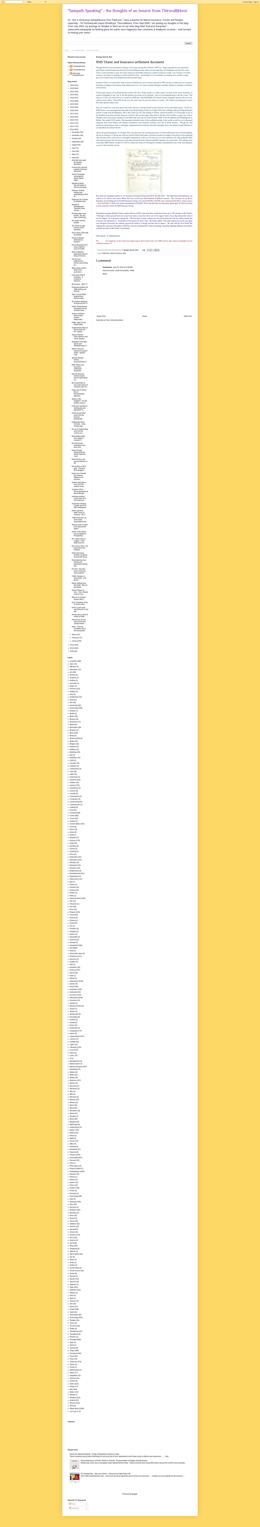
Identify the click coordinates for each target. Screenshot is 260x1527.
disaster (73, 838)
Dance (72, 829)
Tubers (72, 1364)
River (72, 1215)
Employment (74, 871)
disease (73, 840)
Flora (72, 909)
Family (72, 884)
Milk (71, 1094)
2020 (72, 104)
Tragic (72, 1351)
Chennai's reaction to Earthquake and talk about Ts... (79, 408)
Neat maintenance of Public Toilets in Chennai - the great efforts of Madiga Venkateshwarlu (114, 1461)
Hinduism (73, 967)
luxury (72, 1053)
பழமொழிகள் (74, 1411)
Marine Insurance (116, 253)
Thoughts (73, 1339)
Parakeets (73, 1149)
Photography (74, 1171)
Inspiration (73, 989)
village (72, 1386)
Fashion (73, 887)
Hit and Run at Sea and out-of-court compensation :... (79, 622)
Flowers (73, 912)
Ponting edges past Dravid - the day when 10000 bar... (79, 215)
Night (72, 1138)
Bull (71, 755)
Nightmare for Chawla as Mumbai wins (80, 200)
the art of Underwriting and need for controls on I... (80, 431)
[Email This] (148, 250)
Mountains (73, 1111)
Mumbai (73, 1116)
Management (74, 1061)
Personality (74, 1158)
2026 (72, 85)
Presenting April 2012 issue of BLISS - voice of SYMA (80, 247)
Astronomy (74, 705)
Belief (72, 724)
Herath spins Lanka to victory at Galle (80, 615)
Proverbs (73, 1193)
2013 (72, 126)
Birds (72, 733)
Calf (71, 760)
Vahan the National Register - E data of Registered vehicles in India (94, 1454)
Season (72, 1240)
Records (73, 1207)
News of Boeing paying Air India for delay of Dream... (79, 254)
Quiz (71, 1199)
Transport (73, 1353)
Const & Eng (74, 802)
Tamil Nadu (74, 1315)
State (72, 1287)
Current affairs (75, 824)
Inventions (73, 1000)
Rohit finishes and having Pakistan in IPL (79, 461)
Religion (73, 1210)
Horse (72, 973)
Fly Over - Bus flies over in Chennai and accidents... (79, 571)
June (74, 151)
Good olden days (76, 953)
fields (72, 896)
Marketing (73, 1069)
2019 (72, 107)
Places (72, 1177)
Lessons (73, 1039)
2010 (72, 648)
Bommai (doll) (75, 738)
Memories (73, 1089)
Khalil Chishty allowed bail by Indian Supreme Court (79, 453)
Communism (74, 796)
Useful (72, 1367)
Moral (72, 1108)
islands (72, 1003)
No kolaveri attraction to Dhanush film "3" (80, 302)
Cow (71, 810)
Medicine (73, 1080)
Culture (72, 821)
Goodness (73, 956)
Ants (71, 694)
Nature (72, 1133)
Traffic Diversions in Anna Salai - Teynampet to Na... (79, 520)
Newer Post (101, 316)
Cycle (72, 827)
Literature (73, 1047)
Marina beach (75, 1064)
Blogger (134, 1494)
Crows (72, 818)
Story (72, 1295)
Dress (72, 854)
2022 (72, 98)
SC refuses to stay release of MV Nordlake (78, 228)
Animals (73, 689)
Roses (72, 1221)
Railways (73, 1202)
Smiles (72, 1265)
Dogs (72, 843)
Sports (72, 1279)
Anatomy (73, 678)
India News (106, 253)
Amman (72, 675)
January (75, 641)
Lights (72, 1045)
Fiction (72, 893)
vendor (72, 1381)
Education (73, 860)
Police (72, 1185)
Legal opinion (75, 1036)
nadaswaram (74, 1127)
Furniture (73, 929)
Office (72, 1144)
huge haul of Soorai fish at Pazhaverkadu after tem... (79, 393)
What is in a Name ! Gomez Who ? (79, 598)
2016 (72, 117)
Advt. (71, 664)
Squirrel (73, 1282)
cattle (72, 774)
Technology (74, 1317)
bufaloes (73, 747)
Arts (71, 702)
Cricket (72, 813)
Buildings (73, 752)
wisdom (72, 1400)
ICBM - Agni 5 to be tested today (79, 323)
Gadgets (73, 931)
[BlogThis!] (150, 250)
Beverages (74, 727)
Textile (72, 1329)
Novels (72, 1141)
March (74, 635)
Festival (72, 890)
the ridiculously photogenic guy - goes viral (79, 445)
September (76, 142)
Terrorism (73, 1326)
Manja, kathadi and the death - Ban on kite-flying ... (79, 585)
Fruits (72, 923)
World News (74, 1408)
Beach (72, 716)
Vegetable (73, 1375)
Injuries (72, 984)
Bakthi (72, 714)
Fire (71, 901)
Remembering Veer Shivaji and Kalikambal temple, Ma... (80, 563)
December (76, 132)
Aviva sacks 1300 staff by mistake (80, 234)
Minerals (73, 1097)
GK (71, 948)
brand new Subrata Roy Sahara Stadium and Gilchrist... (79, 476)
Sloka (72, 1262)
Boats (72, 736)
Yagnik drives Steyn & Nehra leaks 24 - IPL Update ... (80, 330)
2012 (72, 129)
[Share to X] (153, 250)
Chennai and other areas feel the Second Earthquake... (79, 416)
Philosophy (74, 1166)
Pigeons (73, 1174)
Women (72, 1403)
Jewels (72, 1011)
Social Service (75, 1271)
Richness (73, 1213)
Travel (72, 1356)
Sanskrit (73, 1229)
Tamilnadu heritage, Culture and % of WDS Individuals (79, 506)
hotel (71, 976)
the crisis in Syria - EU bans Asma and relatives (80, 548)
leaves (72, 1033)
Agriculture (74, 669)
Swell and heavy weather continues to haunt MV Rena (79, 555)
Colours (73, 791)
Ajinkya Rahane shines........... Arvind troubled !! (79, 360)
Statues (72, 1293)
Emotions (73, 868)
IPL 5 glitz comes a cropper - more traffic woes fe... (79, 541)
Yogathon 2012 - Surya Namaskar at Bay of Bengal (80, 491)
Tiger (72, 1342)
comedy (73, 793)
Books (72, 741)
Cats (71, 771)
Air (71, 672)
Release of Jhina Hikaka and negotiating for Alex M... (80, 193)
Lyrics (72, 1055)
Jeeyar (72, 1009)
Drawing (73, 851)
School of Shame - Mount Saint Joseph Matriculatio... (78, 316)
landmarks (73, 1028)
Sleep (72, 1260)
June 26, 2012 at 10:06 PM (122, 267)
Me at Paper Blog (92, 50)
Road (72, 1218)
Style (71, 1298)
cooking (73, 807)
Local (72, 1050)
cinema (72, 785)
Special (72, 1276)
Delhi (72, 835)
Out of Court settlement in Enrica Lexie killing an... (80, 262)
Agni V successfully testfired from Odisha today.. (79, 296)
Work (72, 1406)
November (76, 135)
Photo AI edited (75, 1169)
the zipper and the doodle (78, 221)
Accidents (73, 661)
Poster (72, 1191)
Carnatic (73, 763)
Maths (72, 1075)
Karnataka (73, 1017)
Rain (71, 1204)
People (72, 1155)
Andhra (72, 680)
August (75, 145)
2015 (72, 120)
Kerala (72, 1022)
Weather (73, 1398)
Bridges (72, 744)
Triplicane (73, 1362)
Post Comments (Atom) (114, 320)
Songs (72, 1273)
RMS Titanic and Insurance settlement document (130, 62)
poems (72, 1182)
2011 (72, 645)
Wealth (72, 1395)
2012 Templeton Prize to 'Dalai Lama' (80, 603)
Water (72, 1392)
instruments (74, 992)
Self (71, 1243)
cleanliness (74, 788)
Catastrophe (74, 769)
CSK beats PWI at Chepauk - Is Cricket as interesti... (78, 278)
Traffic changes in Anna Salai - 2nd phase (79, 578)
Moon (72, 1105)
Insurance (73, 995)
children (73, 783)
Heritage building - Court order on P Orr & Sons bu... (79, 498)
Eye (71, 882)
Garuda (72, 942)
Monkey (73, 1100)
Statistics (73, 1290)
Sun (71, 1304)
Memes (72, 1083)
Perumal (73, 1160)
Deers (72, 832)
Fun (71, 926)
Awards (72, 711)
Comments (75, 1508)
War (71, 1389)
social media (74, 1268)
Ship (124, 253)
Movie (72, 1113)
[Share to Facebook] (155, 250)
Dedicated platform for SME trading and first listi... (80, 289)
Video (72, 1384)
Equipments (74, 876)
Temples (73, 1320)
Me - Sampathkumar (78, 50)
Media (72, 1078)
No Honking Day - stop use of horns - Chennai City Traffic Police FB (105, 1474)
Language (73, 1031)
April (74, 158)
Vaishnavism (74, 1370)
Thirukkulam (74, 1331)
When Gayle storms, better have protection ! (79, 270)
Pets (71, 1163)
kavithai (72, 1020)
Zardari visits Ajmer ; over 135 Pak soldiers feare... (79, 484)
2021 (72, 101)
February (75, 638)
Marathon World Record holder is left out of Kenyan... (80, 185)
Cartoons (73, 766)
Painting (73, 1146)
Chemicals (74, 777)
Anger (72, 686)
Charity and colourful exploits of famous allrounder (79, 169)
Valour (72, 1373)
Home (67, 50)
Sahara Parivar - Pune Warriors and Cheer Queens (80, 337)
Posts (73, 1504)
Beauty (72, 719)
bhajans (73, 730)
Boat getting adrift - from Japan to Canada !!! (79, 438)
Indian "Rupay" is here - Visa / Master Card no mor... (80, 592)
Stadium (73, 1284)
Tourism (73, 1348)
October (75, 138)
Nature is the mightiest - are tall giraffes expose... (79, 401)
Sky (71, 1257)
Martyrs (72, 1072)
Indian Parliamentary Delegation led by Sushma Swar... (79, 308)
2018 (72, 110)
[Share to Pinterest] (158, 250)
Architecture (74, 697)
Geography (74, 945)
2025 (72, 88)
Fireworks (73, 904)
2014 (72, 123)
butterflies (73, 758)
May (74, 154)
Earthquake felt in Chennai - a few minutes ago (78, 424)
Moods (72, 1102)
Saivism (73, 1226)
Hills (71, 964)
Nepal (72, 1136)
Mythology (73, 1124)
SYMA (72, 1309)
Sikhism (73, 1251)
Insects (72, 986)
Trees (72, 1359)
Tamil (72, 1312)
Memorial (73, 1086)
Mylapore (73, 1122)
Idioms (72, 978)
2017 (72, 114)
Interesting (73, 998)
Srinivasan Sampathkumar (78, 74)
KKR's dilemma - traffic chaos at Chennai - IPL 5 (78, 513)
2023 (72, 95)
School (72, 1232)
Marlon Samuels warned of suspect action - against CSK (79, 352)
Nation (72, 1130)
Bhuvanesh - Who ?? (79, 284)
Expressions (74, 879)
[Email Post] (143, 250)
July (73, 148)
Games (72, 934)
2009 (72, 651)
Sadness (73, 1224)
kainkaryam (74, 1014)
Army (72, 700)
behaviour (73, 722)
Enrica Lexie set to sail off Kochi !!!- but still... (80, 609)
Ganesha (73, 940)
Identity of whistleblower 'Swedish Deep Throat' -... (78, 207)
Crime (72, 816)
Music (72, 1119)
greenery (73, 959)
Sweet (72, 1306)
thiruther (73, 1337)
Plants (72, 1180)
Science (73, 1235)
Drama (72, 849)
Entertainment (75, 873)
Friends (72, 920)
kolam (72, 1025)
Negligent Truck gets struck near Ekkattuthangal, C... (80, 344)
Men (71, 1091)
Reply (105, 274)
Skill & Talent (74, 1254)
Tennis (72, 1323)
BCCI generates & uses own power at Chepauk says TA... (80, 385)
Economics (74, 857)
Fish (71, 907)
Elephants (73, 865)
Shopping (73, 1249)
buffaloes (73, 749)
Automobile (74, 708)
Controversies (75, 805)
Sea (71, 1238)
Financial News (75, 898)
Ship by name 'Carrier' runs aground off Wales (80, 527)
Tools (72, 1345)
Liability (72, 1042)
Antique (72, 691)
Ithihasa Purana (75, 1006)
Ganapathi (73, 937)
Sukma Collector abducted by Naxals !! (78, 240)
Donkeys (73, 846)
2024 (72, 92)
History (72, 970)
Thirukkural (74, 1334)
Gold (71, 951)
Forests (72, 918)
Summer (73, 1301)
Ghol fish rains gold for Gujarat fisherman (79, 162)
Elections (73, 862)
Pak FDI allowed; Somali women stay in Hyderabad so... (79, 377)
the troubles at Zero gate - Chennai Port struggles (79, 468)
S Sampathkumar (78, 66)
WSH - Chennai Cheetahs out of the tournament (78, 629)
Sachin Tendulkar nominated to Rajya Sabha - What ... (78, 177)
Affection (73, 667)
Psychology (74, 1196)
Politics (72, 1188)
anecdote (73, 683)
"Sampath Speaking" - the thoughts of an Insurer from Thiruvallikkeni (127, 10)
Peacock (73, 1152)
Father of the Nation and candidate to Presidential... (79, 534)
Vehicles (73, 1378)
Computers (74, 799)
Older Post (188, 316)
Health (72, 962)
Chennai (73, 780)
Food (72, 915)
